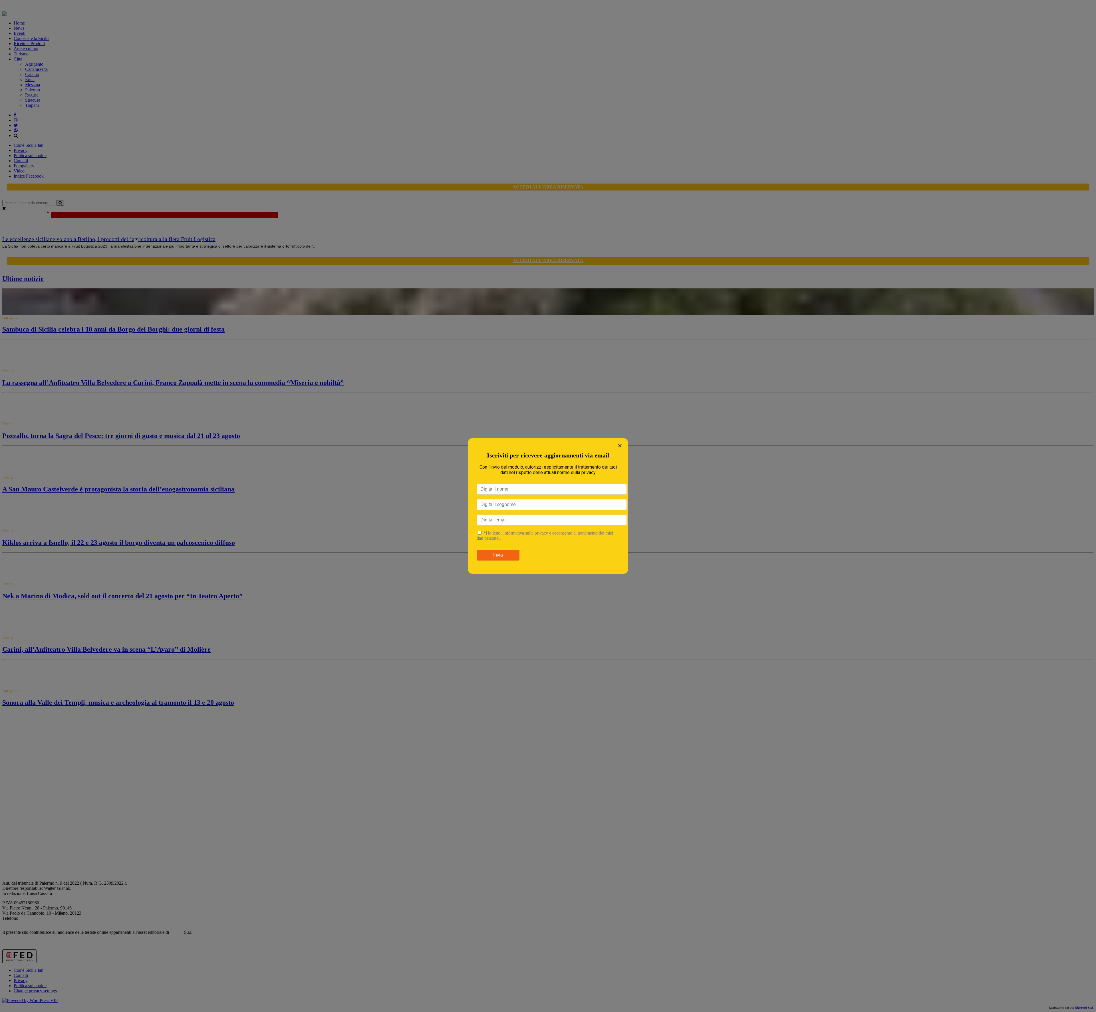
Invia (498, 555)
